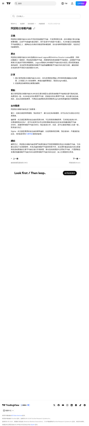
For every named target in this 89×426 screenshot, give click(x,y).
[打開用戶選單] (72, 3)
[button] (14, 24)
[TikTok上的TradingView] (80, 405)
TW (66, 3)
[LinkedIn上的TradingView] (71, 405)
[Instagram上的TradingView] (67, 405)
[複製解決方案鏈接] (34, 28)
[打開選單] (3, 3)
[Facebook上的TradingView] (58, 405)
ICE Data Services (16, 415)
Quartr (33, 424)
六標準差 (29, 134)
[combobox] (45, 16)
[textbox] (46, 16)
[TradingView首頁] (9, 3)
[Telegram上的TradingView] (75, 405)
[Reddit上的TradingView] (84, 405)
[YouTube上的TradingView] (62, 405)
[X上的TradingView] (54, 405)
